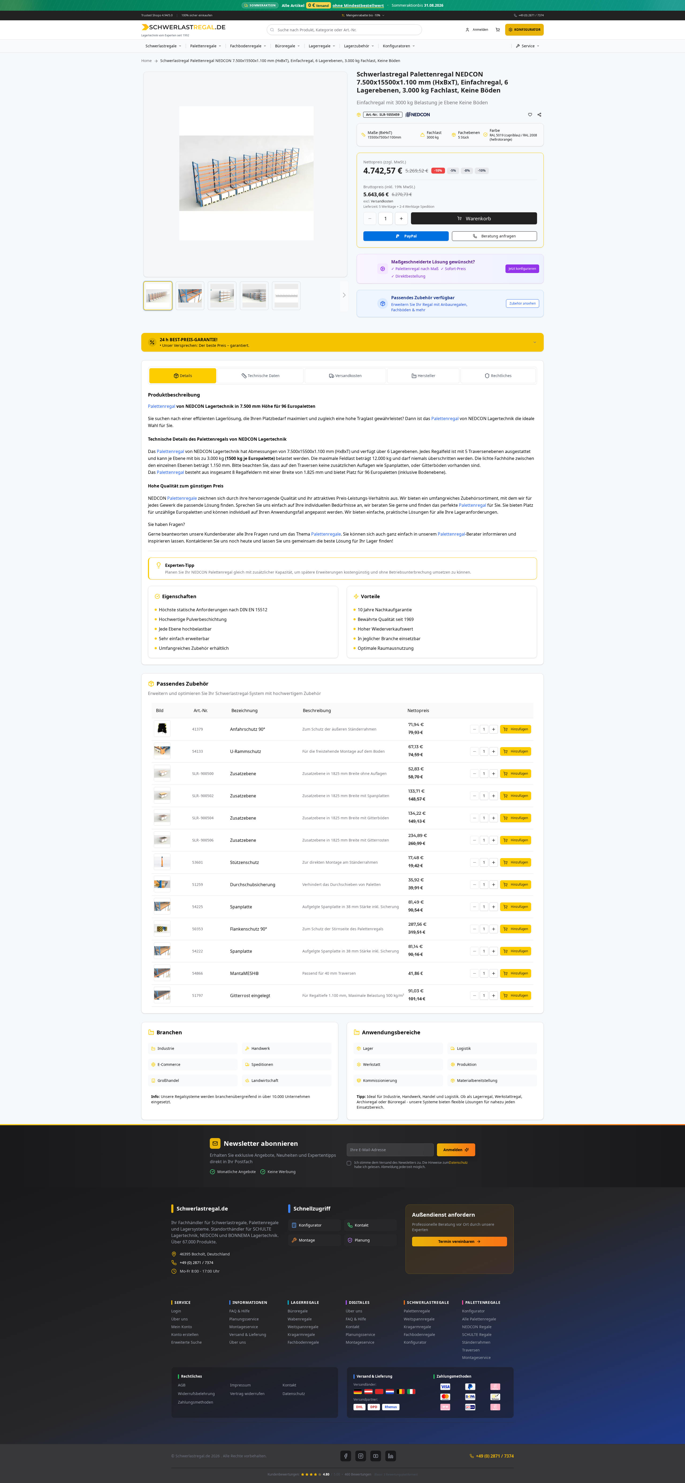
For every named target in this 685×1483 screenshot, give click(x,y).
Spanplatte (241, 907)
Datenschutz (458, 1162)
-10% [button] (438, 170)
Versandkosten (348, 375)
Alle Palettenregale (479, 1318)
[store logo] (183, 27)
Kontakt (352, 1326)
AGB (181, 1385)
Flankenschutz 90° (248, 929)
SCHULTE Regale (477, 1334)
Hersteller (426, 375)
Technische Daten (264, 375)
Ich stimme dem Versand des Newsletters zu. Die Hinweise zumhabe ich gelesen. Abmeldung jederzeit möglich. (411, 1165)
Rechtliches (501, 375)
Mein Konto (181, 1326)
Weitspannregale (303, 1326)
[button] (157, 295)
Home (146, 60)
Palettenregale (182, 498)
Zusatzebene (243, 774)
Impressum (240, 1385)
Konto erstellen (185, 1334)
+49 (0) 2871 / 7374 (531, 15)
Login (176, 1310)
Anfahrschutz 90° (247, 729)
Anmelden (452, 1149)
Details (186, 375)
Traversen (471, 1350)
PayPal (410, 236)
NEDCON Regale (477, 1326)
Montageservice (243, 1326)
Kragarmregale (301, 1334)
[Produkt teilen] (539, 114)
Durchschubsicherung (252, 885)
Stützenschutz (244, 862)
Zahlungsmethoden (195, 1402)
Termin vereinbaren (456, 1241)
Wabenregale (300, 1318)
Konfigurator (415, 1342)
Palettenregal (161, 406)
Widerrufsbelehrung (196, 1393)
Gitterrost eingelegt (250, 995)
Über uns (179, 1318)
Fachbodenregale (303, 1342)
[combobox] (344, 29)
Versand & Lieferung (247, 1334)
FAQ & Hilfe (239, 1310)
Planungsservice (244, 1318)
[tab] (342, 342)
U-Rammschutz (245, 751)
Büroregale (298, 1310)
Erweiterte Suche (186, 1342)
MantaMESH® (244, 973)
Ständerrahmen (476, 1342)
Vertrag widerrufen (247, 1393)
